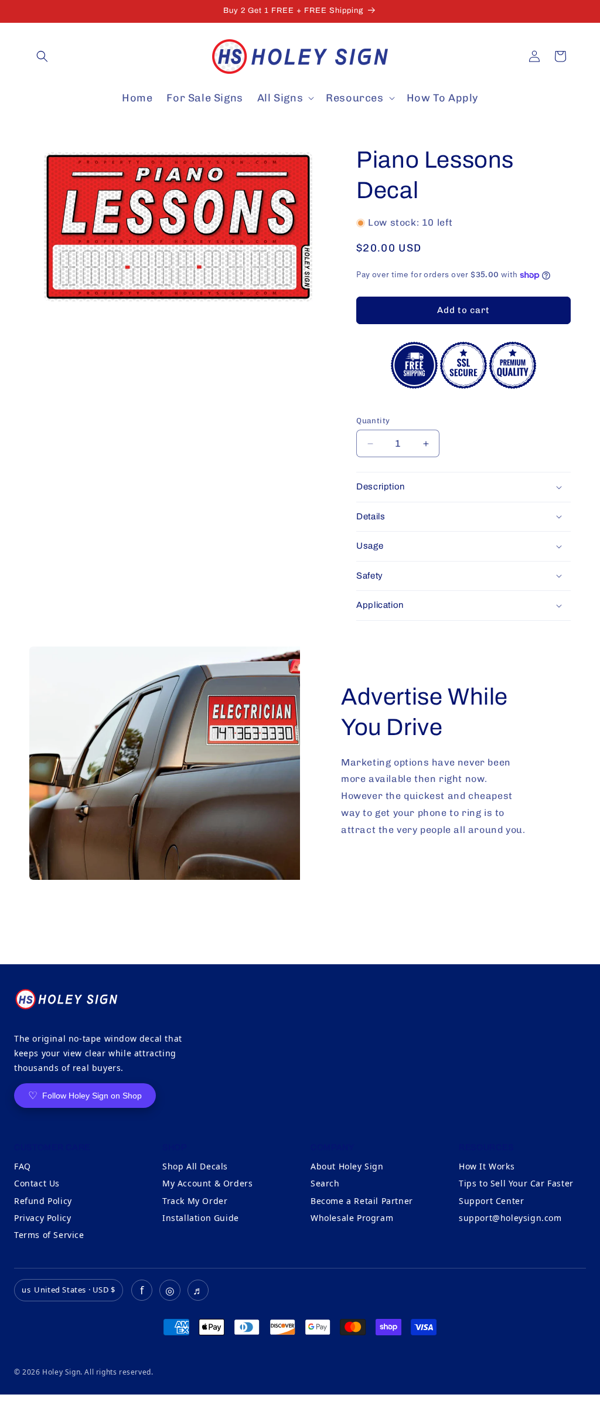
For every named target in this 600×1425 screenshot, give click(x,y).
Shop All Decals (195, 1166)
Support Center (491, 1200)
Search (325, 1183)
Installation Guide (200, 1217)
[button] (42, 56)
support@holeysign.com (510, 1217)
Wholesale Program (352, 1217)
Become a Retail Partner (362, 1200)
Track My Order (194, 1200)
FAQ (22, 1166)
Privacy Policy (42, 1217)
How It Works (486, 1166)
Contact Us (37, 1183)
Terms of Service (49, 1234)
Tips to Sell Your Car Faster (516, 1183)
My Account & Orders (207, 1183)
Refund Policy (43, 1200)
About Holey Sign (347, 1166)
